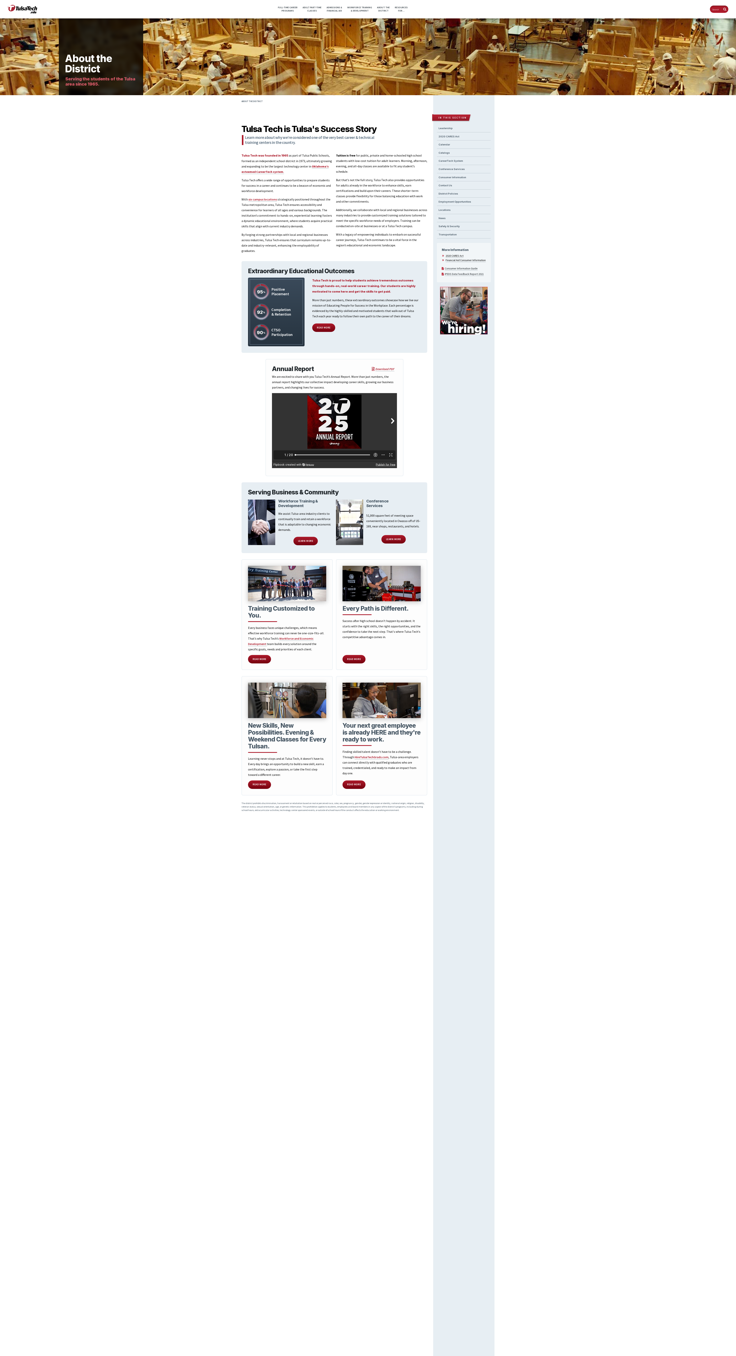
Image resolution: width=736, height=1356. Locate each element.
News (442, 218)
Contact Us (445, 185)
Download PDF (384, 369)
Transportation (448, 234)
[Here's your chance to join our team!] (464, 311)
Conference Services (452, 169)
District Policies (448, 193)
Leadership (446, 128)
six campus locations (262, 199)
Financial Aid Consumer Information (466, 260)
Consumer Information (452, 177)
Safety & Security (449, 226)
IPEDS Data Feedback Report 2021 (464, 274)
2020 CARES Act (449, 136)
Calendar (444, 144)
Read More (324, 327)
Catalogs (444, 152)
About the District (252, 101)
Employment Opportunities (455, 201)
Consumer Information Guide (461, 268)
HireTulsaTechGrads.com (372, 757)
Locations (445, 209)
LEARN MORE (305, 541)
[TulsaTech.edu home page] (22, 12)
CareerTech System (451, 160)
